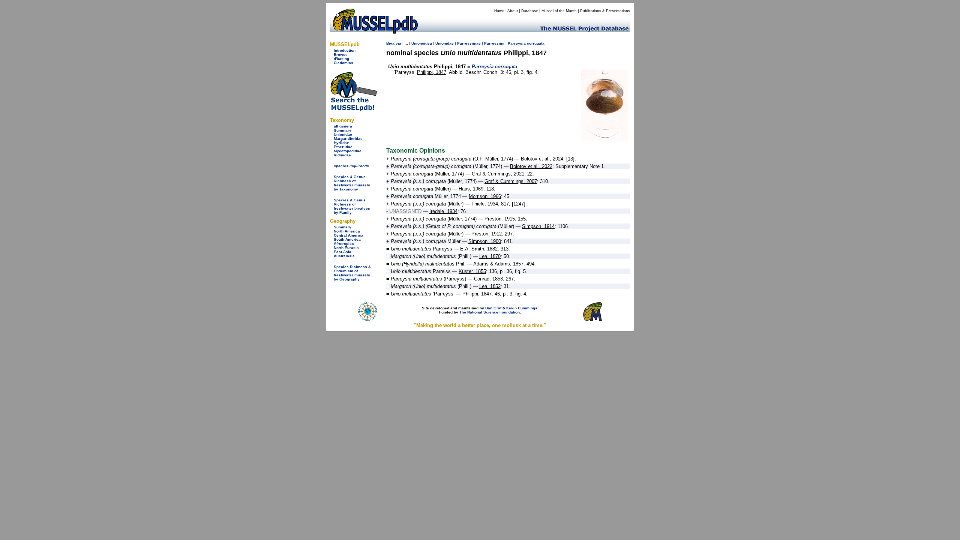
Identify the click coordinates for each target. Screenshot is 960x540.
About (512, 11)
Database (529, 11)
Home (499, 11)
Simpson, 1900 (484, 241)
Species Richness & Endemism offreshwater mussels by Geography (352, 273)
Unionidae (343, 134)
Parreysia (517, 43)
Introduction (345, 50)
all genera (343, 126)
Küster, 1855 (472, 271)
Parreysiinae (469, 43)
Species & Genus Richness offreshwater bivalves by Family (352, 206)
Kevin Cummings (521, 308)
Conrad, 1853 (488, 279)
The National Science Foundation (489, 312)
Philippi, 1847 (431, 72)
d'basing (341, 59)
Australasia (344, 256)
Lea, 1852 (490, 286)
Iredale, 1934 (443, 211)
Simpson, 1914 (538, 226)
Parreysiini (494, 43)
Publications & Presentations (605, 11)
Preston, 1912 (486, 234)
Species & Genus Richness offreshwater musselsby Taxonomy (352, 183)
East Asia (342, 252)
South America (347, 239)
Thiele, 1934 (484, 204)
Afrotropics (344, 244)
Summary (342, 130)
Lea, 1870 (490, 256)
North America (347, 231)
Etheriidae (343, 147)
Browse (341, 54)
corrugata (535, 43)
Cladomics (343, 63)
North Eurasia (346, 248)
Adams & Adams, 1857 (498, 264)
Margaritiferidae (348, 138)
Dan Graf (493, 308)
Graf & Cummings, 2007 (510, 181)
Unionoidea (421, 43)
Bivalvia (393, 43)
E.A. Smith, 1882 (479, 249)
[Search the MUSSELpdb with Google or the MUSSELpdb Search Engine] (353, 109)
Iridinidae (342, 155)
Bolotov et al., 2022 (531, 166)
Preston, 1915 (499, 219)
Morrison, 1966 (485, 196)
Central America (348, 235)
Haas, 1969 (471, 189)
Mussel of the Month (559, 11)
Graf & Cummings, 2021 (498, 174)
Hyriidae (341, 143)
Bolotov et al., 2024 (542, 159)
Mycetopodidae (348, 151)
